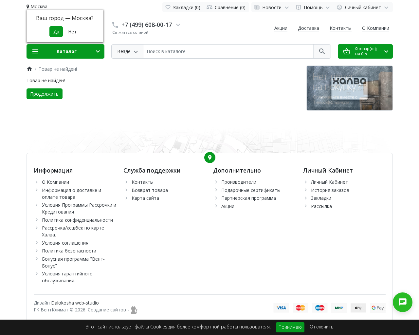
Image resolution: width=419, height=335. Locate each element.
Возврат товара (150, 190)
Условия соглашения (65, 243)
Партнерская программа (248, 198)
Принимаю (290, 327)
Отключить (322, 327)
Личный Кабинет (329, 182)
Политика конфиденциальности (77, 220)
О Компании (375, 28)
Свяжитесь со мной (130, 32)
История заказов (330, 190)
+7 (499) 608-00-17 (146, 24)
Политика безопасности (69, 251)
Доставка (308, 28)
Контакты (341, 28)
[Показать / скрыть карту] (209, 157)
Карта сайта (145, 198)
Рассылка (321, 206)
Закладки (321, 198)
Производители (238, 182)
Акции (280, 28)
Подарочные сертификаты (251, 190)
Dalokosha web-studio (75, 303)
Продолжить (44, 94)
